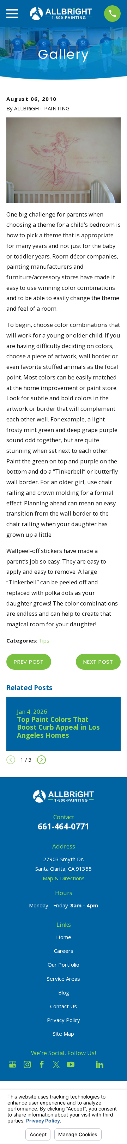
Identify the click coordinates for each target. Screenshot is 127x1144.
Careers (63, 950)
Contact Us (63, 1006)
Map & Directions (64, 878)
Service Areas (63, 978)
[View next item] (41, 759)
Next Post (98, 661)
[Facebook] (42, 1064)
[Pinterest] (114, 1064)
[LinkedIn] (99, 1064)
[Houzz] (85, 1064)
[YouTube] (70, 1064)
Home (63, 937)
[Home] (61, 13)
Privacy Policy (63, 1019)
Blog (63, 992)
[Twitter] (56, 1064)
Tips (44, 640)
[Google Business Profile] (12, 1064)
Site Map (63, 1033)
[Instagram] (27, 1064)
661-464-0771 (63, 826)
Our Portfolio (63, 964)
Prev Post (29, 661)
